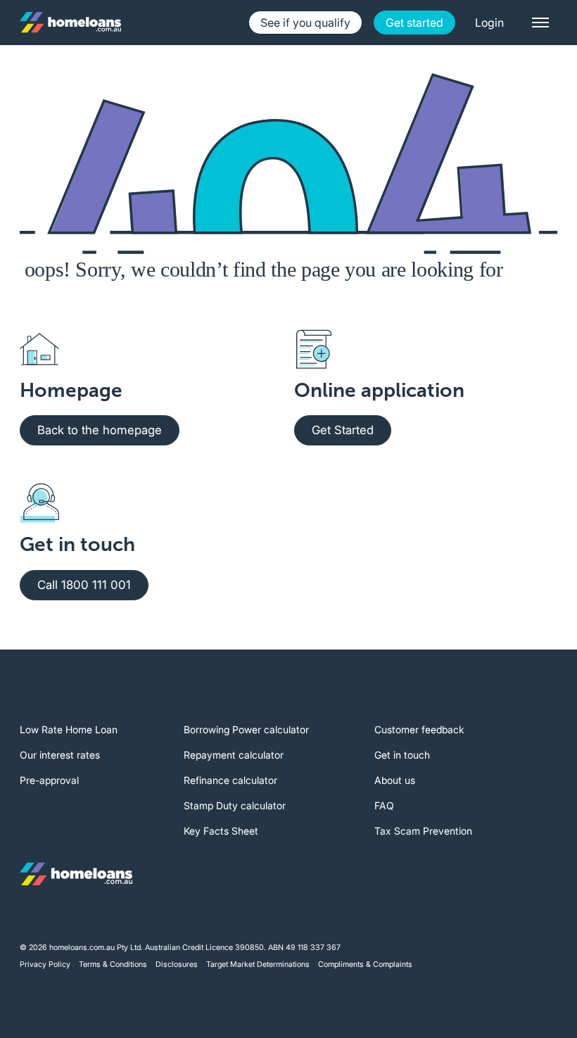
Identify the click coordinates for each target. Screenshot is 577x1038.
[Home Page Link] (70, 23)
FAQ (384, 805)
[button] (489, 22)
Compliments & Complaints (365, 964)
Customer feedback (419, 729)
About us (394, 780)
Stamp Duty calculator (235, 805)
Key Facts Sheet (221, 831)
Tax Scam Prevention (423, 831)
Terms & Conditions (113, 964)
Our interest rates (60, 755)
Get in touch (402, 755)
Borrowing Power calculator (246, 729)
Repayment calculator (234, 755)
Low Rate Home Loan (69, 729)
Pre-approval (49, 780)
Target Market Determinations (258, 964)
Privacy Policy (45, 964)
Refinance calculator (230, 780)
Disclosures (177, 964)
